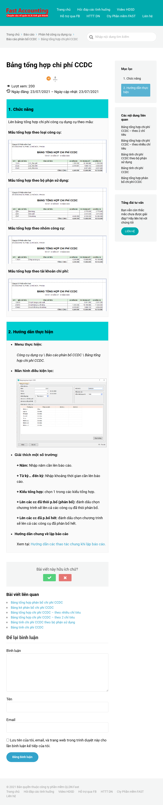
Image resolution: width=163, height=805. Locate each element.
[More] (48, 78)
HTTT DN (93, 16)
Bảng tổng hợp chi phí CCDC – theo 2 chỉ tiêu (43, 617)
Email (10, 720)
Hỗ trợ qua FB (70, 16)
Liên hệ (147, 16)
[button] (49, 577)
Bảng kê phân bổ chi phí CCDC (32, 608)
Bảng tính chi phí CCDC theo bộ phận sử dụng (43, 622)
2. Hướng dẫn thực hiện (135, 90)
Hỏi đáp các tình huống (93, 9)
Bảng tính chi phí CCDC (27, 627)
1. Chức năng (132, 78)
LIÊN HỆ (130, 231)
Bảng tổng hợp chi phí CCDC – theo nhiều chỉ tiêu (46, 612)
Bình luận (13, 650)
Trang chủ (63, 9)
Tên (9, 699)
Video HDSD (126, 9)
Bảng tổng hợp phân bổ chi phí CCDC (37, 602)
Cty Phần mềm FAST (121, 16)
